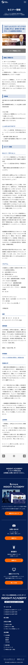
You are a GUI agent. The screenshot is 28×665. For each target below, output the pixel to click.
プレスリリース (9, 647)
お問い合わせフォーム (8, 88)
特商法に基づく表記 (10, 649)
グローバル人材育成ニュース (12, 628)
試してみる (14, 583)
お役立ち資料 (8, 624)
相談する (13, 538)
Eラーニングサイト (8, 659)
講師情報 (7, 645)
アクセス (7, 642)
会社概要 (7, 635)
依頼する (13, 560)
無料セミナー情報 (9, 626)
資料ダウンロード (14, 513)
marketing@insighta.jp (8, 446)
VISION (7, 637)
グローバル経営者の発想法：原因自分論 (13, 357)
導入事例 (6, 618)
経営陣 (7, 639)
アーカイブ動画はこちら (14, 51)
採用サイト (19, 659)
